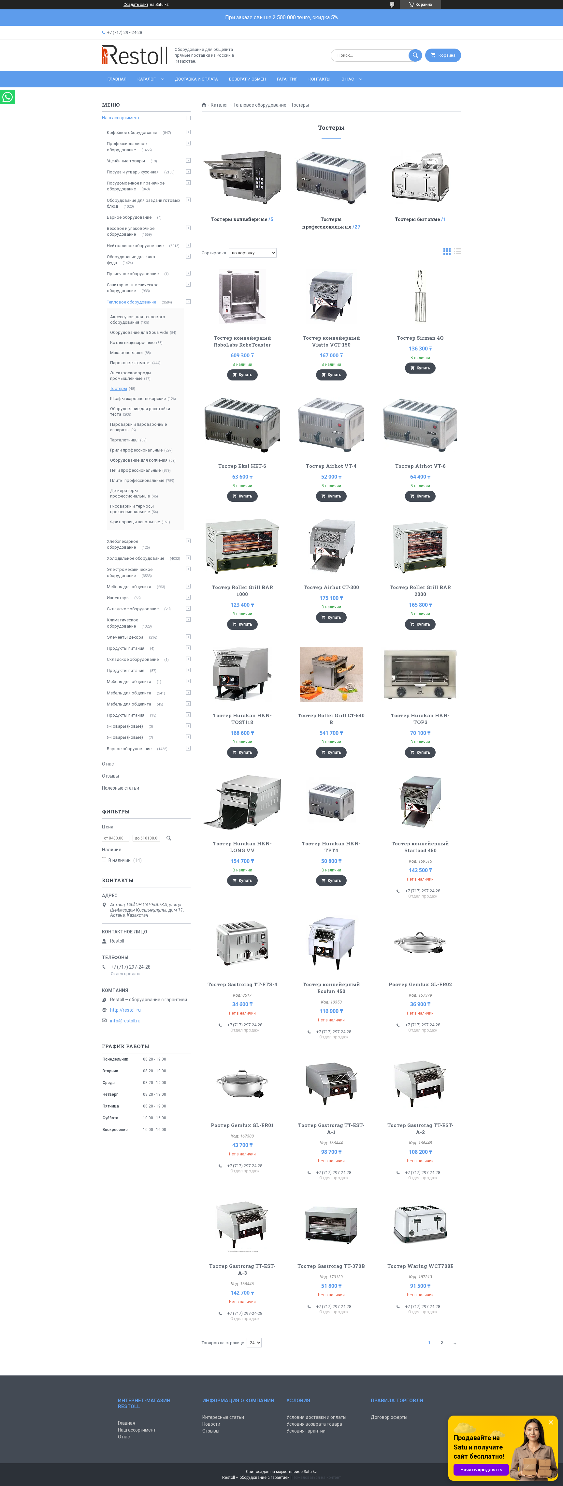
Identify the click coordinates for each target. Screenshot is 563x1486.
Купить (245, 375)
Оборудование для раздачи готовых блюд (143, 203)
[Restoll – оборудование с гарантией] (134, 63)
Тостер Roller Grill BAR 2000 (420, 590)
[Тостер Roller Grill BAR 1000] (242, 546)
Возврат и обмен (247, 79)
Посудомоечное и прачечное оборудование (136, 186)
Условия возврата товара (314, 1424)
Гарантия (287, 79)
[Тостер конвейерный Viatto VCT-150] (331, 296)
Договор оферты (389, 1417)
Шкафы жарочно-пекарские (138, 398)
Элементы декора (125, 637)
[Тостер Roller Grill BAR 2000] (420, 546)
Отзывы (110, 776)
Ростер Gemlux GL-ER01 (242, 1125)
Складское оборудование (133, 608)
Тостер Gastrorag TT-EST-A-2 (420, 1128)
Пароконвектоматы (130, 362)
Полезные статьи (120, 788)
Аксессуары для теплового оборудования (137, 319)
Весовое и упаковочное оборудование (130, 231)
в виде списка (457, 253)
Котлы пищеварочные (132, 342)
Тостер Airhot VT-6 (420, 466)
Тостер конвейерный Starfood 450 (420, 847)
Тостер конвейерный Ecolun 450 (331, 987)
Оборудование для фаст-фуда (132, 259)
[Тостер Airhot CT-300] (331, 546)
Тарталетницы (124, 440)
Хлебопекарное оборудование (122, 544)
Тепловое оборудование (259, 105)
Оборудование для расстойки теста (140, 411)
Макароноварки (126, 352)
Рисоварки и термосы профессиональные (132, 509)
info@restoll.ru (125, 1020)
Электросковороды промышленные (130, 375)
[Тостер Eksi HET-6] (242, 425)
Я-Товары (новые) (125, 726)
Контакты (319, 79)
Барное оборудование (129, 217)
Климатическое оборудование (122, 622)
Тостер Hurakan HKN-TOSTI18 (242, 718)
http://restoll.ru (125, 1010)
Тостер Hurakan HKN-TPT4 (331, 847)
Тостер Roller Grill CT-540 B (331, 718)
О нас (347, 79)
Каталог (146, 79)
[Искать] (415, 55)
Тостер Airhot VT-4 (331, 466)
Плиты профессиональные (137, 480)
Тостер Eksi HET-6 (242, 466)
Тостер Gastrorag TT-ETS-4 (242, 984)
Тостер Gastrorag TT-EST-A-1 (331, 1128)
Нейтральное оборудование (135, 245)
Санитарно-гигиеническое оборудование (132, 287)
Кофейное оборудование (132, 132)
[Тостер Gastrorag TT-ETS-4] (242, 943)
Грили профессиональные (136, 450)
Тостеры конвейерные (239, 219)
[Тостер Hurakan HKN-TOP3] (420, 674)
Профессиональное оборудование (127, 146)
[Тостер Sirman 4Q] (420, 296)
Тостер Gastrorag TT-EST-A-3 (242, 1269)
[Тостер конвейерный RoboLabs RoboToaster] (242, 296)
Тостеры (118, 388)
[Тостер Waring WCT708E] (420, 1225)
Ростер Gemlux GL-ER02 (420, 984)
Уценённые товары (126, 160)
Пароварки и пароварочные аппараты (138, 427)
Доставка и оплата (196, 79)
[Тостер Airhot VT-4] (331, 425)
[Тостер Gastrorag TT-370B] (331, 1225)
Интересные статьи (223, 1417)
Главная (117, 79)
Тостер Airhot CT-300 (331, 587)
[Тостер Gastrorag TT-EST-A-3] (242, 1225)
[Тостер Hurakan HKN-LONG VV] (242, 802)
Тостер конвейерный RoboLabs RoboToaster (242, 341)
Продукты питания (125, 648)
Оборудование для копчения (138, 460)
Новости (211, 1424)
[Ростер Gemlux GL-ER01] (242, 1084)
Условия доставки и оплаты (316, 1417)
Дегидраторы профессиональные (130, 493)
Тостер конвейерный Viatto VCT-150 (331, 341)
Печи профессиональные (135, 470)
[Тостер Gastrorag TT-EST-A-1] (331, 1084)
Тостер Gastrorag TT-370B (331, 1266)
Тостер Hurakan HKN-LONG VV (242, 847)
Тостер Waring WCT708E (420, 1266)
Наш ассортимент (121, 117)
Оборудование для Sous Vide (139, 332)
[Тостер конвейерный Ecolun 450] (331, 943)
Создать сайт (135, 4)
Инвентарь (118, 597)
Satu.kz (310, 1471)
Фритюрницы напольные (135, 521)
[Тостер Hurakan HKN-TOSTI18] (242, 674)
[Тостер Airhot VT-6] (420, 425)
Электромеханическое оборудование (129, 572)
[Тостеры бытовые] (420, 177)
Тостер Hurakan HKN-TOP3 (420, 718)
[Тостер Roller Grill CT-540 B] (331, 674)
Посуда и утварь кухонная (133, 172)
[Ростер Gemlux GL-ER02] (420, 943)
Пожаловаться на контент (317, 1477)
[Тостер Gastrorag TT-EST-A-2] (420, 1084)
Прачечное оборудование (133, 273)
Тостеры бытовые (417, 219)
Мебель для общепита (129, 586)
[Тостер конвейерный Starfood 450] (420, 802)
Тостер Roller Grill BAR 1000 (242, 590)
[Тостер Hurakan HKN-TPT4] (331, 802)
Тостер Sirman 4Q (420, 337)
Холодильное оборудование (135, 558)
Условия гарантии (305, 1431)
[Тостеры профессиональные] (331, 177)
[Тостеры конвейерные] (242, 177)
